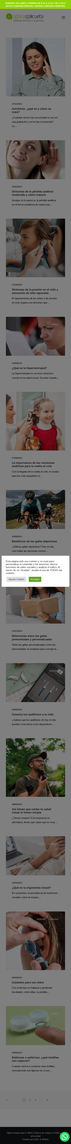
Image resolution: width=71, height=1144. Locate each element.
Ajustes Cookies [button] (16, 579)
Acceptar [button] (35, 579)
